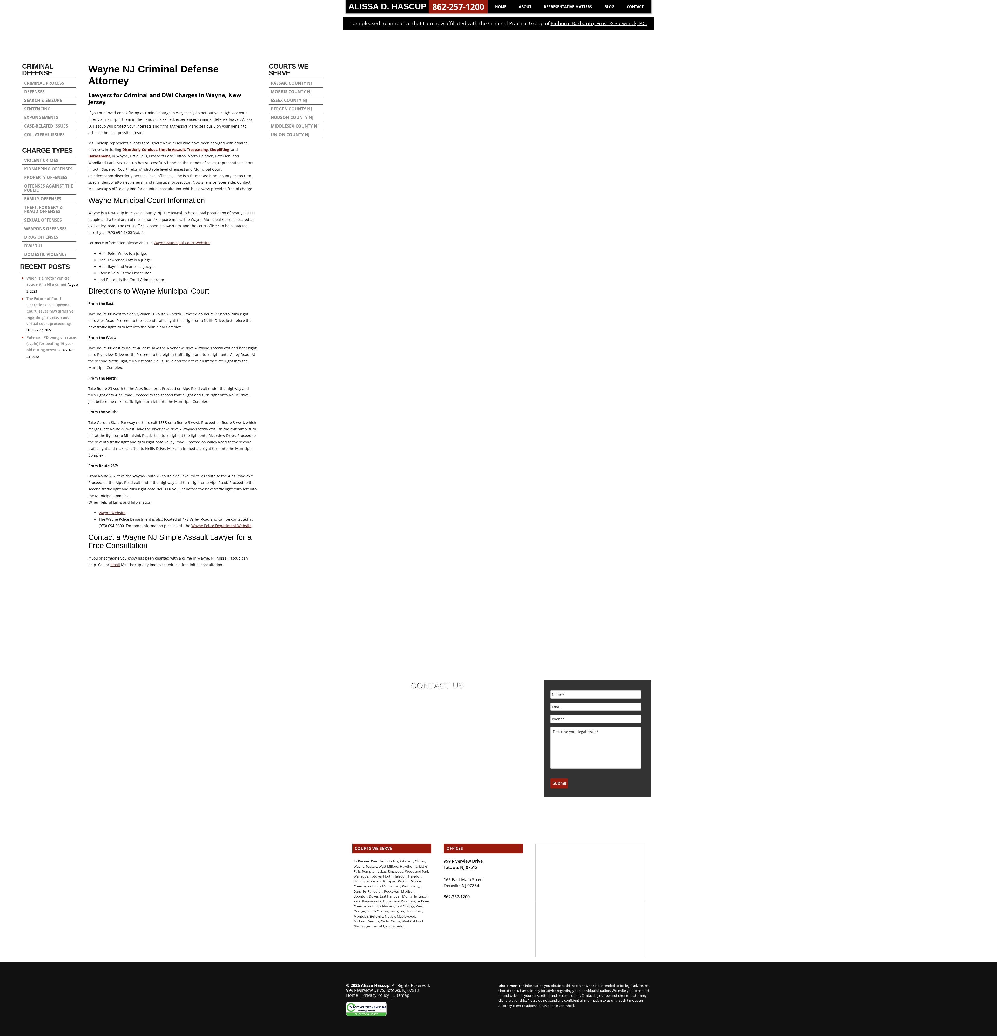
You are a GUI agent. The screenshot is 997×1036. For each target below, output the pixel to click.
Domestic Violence (45, 254)
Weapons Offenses (45, 228)
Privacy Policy (375, 995)
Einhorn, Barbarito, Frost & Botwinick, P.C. (599, 23)
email (115, 564)
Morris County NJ (291, 92)
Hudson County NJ (292, 117)
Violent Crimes (41, 160)
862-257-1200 (458, 6)
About (525, 6)
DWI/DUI (33, 246)
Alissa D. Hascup (387, 6)
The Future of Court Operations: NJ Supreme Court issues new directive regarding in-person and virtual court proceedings (49, 311)
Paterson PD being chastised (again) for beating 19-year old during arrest (51, 343)
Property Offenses (46, 177)
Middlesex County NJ (295, 126)
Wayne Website (112, 512)
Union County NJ (290, 134)
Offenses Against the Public (48, 188)
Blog (609, 6)
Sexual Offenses (43, 220)
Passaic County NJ (291, 83)
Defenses (34, 92)
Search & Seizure (43, 100)
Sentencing (37, 109)
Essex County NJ (289, 100)
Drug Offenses (41, 237)
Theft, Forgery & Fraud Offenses (43, 209)
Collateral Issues (44, 134)
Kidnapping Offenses (48, 169)
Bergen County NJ (291, 109)
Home (500, 6)
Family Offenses (42, 199)
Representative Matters (568, 6)
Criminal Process (44, 83)
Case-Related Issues (46, 126)
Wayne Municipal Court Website (182, 242)
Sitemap (401, 995)
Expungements (41, 117)
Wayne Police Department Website (221, 525)
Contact (635, 6)
